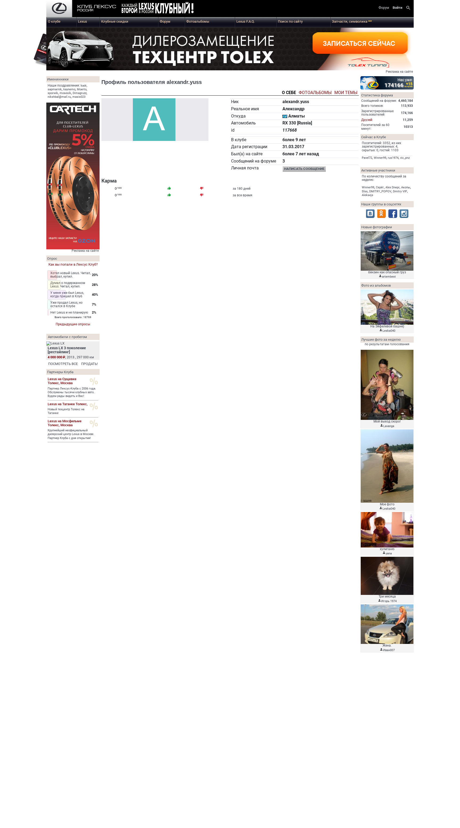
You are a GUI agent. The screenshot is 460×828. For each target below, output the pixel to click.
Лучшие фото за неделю (381, 340)
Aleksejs (367, 195)
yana (389, 553)
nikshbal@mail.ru (59, 97)
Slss (365, 191)
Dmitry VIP (400, 191)
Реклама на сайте (399, 72)
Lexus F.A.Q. (245, 21)
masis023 (78, 97)
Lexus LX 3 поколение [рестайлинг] (67, 350)
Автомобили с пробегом (67, 337)
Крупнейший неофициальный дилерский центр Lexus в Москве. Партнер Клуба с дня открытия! (71, 434)
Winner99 (380, 158)
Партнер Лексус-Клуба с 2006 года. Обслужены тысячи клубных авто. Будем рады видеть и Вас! (72, 392)
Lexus (82, 21)
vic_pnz (405, 158)
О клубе (54, 21)
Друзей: (367, 120)
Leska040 (389, 330)
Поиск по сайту (290, 21)
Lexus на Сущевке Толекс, (62, 381)
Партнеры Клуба (60, 372)
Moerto (82, 89)
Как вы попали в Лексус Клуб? (73, 264)
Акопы (405, 187)
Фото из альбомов (376, 285)
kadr (84, 85)
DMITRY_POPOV (380, 191)
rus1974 (393, 158)
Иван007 (389, 650)
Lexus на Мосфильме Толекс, (64, 423)
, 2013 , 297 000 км (71, 357)
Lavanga (388, 426)
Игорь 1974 (389, 601)
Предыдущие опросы (73, 324)
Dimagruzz (80, 93)
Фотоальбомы (197, 21)
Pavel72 (367, 158)
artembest (389, 276)
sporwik (53, 93)
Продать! (89, 364)
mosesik (65, 93)
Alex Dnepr (392, 187)
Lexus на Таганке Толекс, (68, 404)
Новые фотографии (376, 227)
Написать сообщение (304, 169)
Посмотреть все (63, 364)
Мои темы (346, 93)
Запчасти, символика (352, 21)
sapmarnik (55, 89)
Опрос (52, 259)
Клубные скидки (114, 21)
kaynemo (69, 89)
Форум (165, 21)
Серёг (380, 187)
